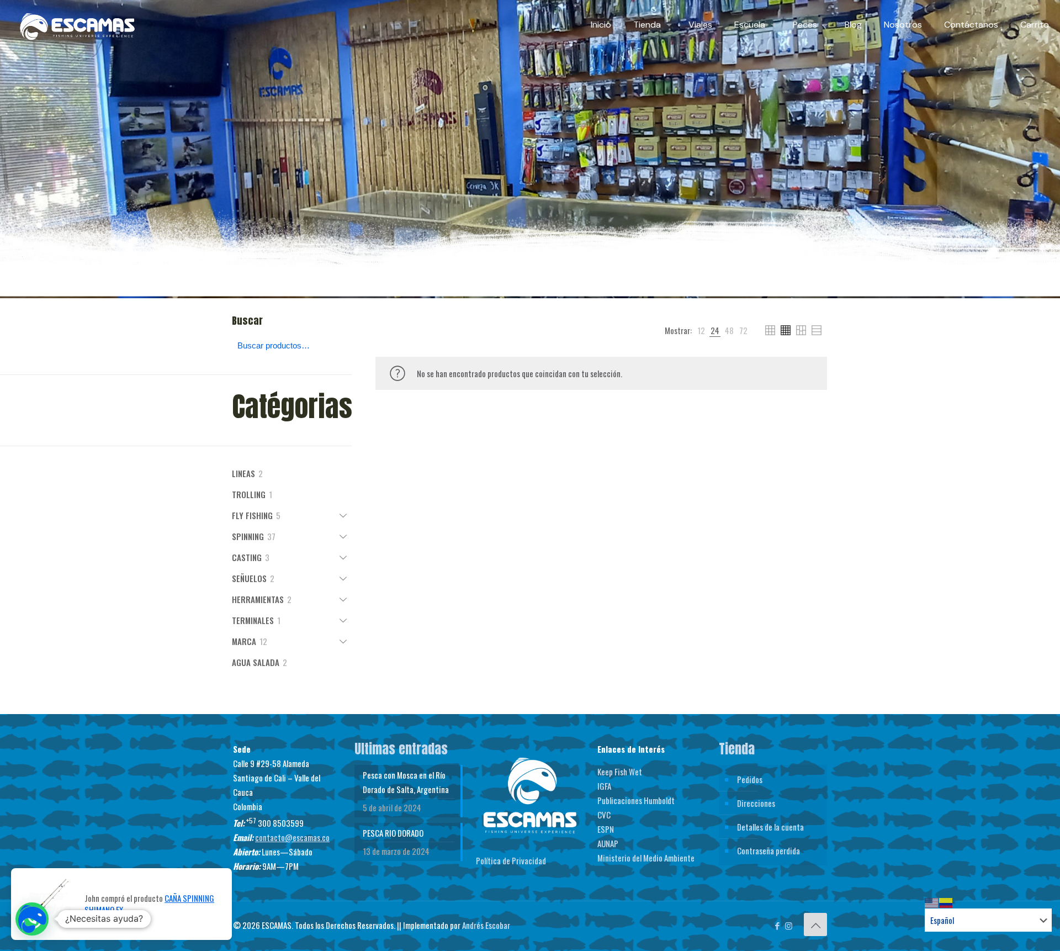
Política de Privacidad (511, 860)
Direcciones (756, 803)
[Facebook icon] (777, 925)
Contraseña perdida (768, 850)
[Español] (946, 901)
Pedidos (749, 779)
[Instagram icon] (789, 925)
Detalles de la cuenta (770, 827)
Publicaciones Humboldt (636, 800)
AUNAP (607, 843)
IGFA (604, 786)
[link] (701, 330)
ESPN (605, 829)
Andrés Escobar (486, 925)
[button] (32, 919)
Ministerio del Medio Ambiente (646, 858)
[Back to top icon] (815, 924)
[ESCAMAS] (77, 25)
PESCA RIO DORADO (393, 833)
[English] (932, 901)
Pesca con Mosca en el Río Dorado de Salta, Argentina (406, 782)
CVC (604, 815)
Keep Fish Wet (619, 771)
